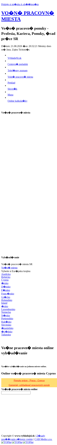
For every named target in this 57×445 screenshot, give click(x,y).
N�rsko (5, 315)
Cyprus (5, 280)
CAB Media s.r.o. (43, 439)
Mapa (10, 94)
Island (4, 303)
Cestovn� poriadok (18, 64)
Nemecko (6, 312)
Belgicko (5, 277)
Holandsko (6, 300)
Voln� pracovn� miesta (20, 76)
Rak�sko (6, 321)
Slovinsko (6, 324)
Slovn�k (12, 89)
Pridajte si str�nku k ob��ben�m (20, 4)
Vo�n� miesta (9, 267)
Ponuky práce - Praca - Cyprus (29, 380)
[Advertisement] (25, 137)
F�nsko (5, 290)
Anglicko (6, 274)
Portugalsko (7, 318)
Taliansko (6, 334)
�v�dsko (6, 331)
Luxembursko (8, 309)
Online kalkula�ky (17, 101)
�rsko (4, 306)
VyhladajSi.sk (14, 58)
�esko (4, 283)
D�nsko (5, 286)
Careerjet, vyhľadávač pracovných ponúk (29, 385)
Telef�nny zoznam (17, 70)
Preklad (11, 82)
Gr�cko (5, 297)
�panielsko (7, 328)
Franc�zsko (7, 293)
